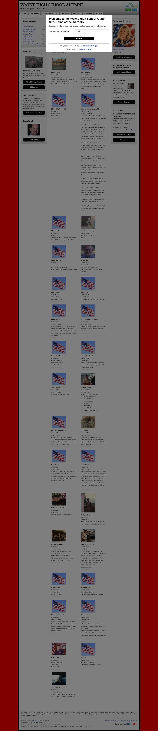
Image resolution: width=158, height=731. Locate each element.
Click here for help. (84, 49)
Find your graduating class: (59, 31)
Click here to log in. (90, 46)
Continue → (79, 38)
